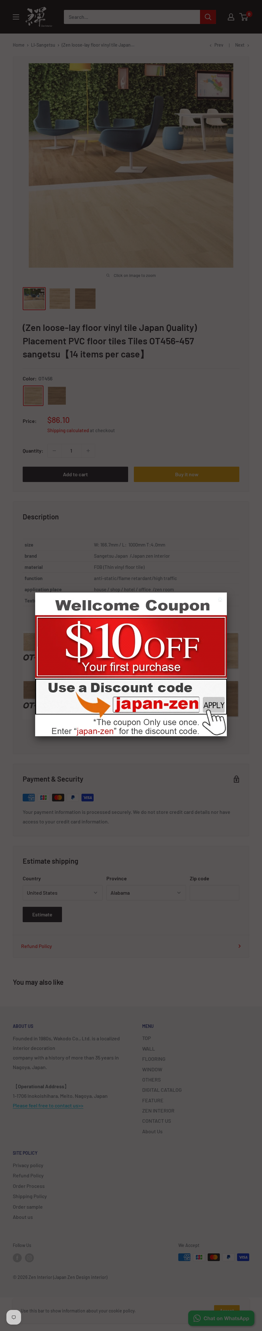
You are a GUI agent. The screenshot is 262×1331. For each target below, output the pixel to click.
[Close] (221, 600)
